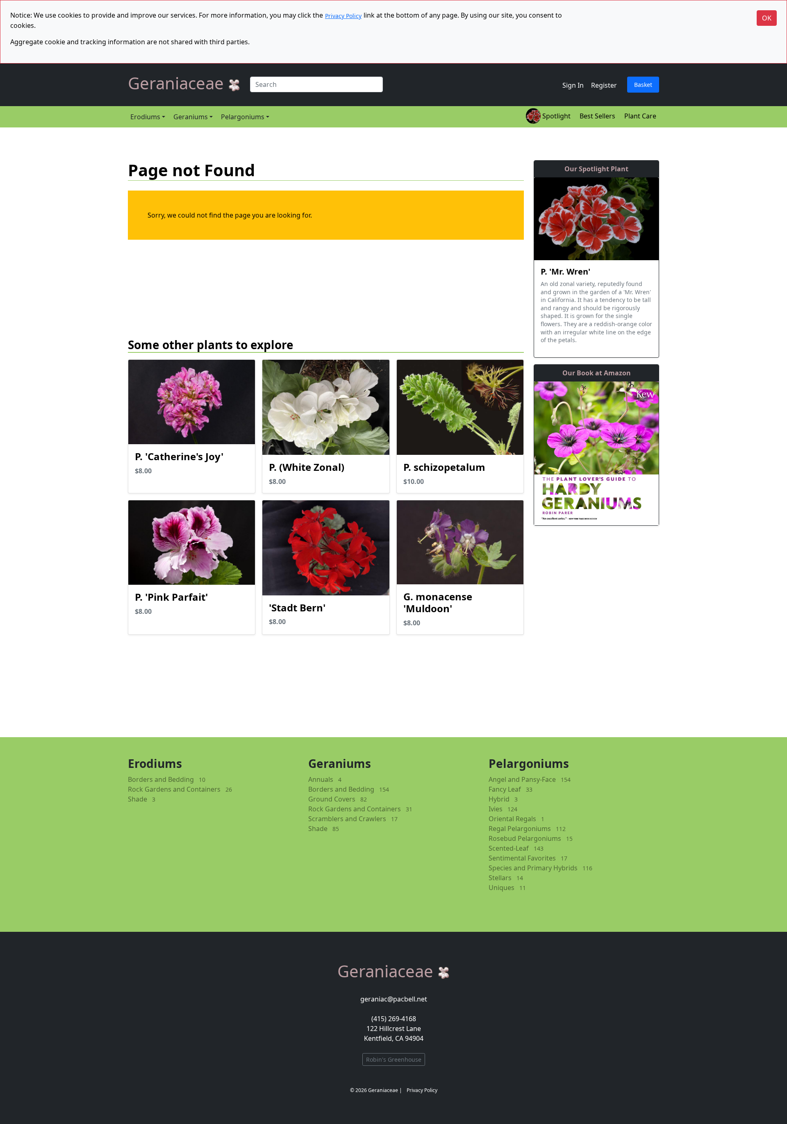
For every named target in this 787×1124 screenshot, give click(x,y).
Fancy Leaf (505, 789)
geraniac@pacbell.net (393, 999)
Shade (137, 799)
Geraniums (190, 116)
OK (766, 18)
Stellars (500, 877)
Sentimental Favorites (522, 858)
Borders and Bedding (161, 779)
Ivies (496, 808)
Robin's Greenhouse (393, 1059)
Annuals (320, 779)
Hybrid (499, 799)
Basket (643, 85)
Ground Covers (331, 799)
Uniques (501, 887)
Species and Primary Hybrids (533, 867)
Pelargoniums (242, 116)
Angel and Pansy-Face (522, 779)
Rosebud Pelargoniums (525, 838)
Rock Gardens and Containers (174, 789)
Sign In (573, 85)
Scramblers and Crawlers (347, 818)
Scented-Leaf (509, 848)
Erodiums (145, 116)
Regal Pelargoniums (520, 828)
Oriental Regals (512, 818)
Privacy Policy (343, 16)
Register (604, 85)
